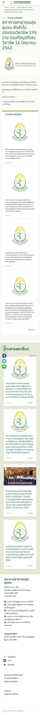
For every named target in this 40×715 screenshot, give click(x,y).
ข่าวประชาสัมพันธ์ (21, 7)
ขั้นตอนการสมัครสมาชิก (13, 675)
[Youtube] (4, 664)
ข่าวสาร (13, 7)
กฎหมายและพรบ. (11, 681)
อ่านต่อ (30, 403)
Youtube (11, 665)
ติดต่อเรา (7, 691)
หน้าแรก (6, 7)
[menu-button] (3, 2)
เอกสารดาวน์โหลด (11, 694)
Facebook (12, 657)
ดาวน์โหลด (6, 104)
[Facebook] (4, 656)
